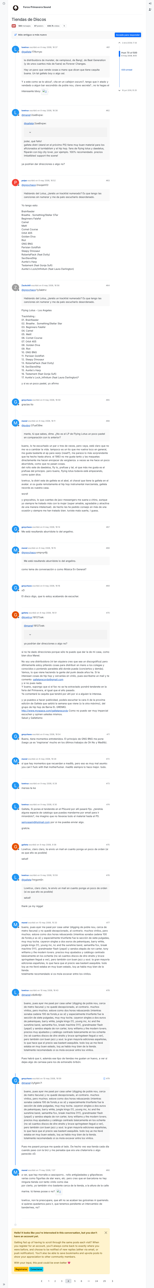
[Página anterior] (41, 1281)
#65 (108, 400)
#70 (108, 613)
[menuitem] (150, 3)
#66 (108, 421)
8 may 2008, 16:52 (47, 180)
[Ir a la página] (88, 1281)
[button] (4, 1284)
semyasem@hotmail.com (36, 822)
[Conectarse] (150, 3)
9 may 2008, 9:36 (48, 844)
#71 (108, 734)
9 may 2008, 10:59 (49, 875)
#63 (108, 180)
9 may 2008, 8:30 (48, 804)
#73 (108, 783)
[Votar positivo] (90, 101)
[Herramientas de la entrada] (107, 101)
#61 (108, 47)
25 (104, 1281)
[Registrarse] (150, 9)
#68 (108, 548)
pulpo (24, 180)
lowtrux (25, 47)
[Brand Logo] (17, 7)
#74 (108, 804)
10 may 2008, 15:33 (48, 922)
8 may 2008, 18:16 (51, 586)
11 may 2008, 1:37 (47, 1170)
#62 (108, 110)
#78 (108, 990)
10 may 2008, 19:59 (52, 1078)
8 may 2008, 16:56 (50, 285)
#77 (108, 922)
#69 (108, 586)
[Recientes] (4, 3)
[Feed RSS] (64, 25)
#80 (108, 1170)
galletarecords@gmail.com (48, 679)
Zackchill (26, 285)
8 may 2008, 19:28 (47, 759)
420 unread (126, 69)
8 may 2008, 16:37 (48, 47)
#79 (108, 1078)
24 (96, 1281)
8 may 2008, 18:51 (48, 613)
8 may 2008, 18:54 (51, 734)
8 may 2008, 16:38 (49, 110)
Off (13, 26)
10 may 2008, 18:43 (49, 990)
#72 (108, 759)
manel (25, 421)
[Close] (105, 1232)
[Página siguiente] (112, 1281)
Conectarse (36, 1269)
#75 (108, 844)
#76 (108, 875)
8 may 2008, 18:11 (47, 421)
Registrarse (21, 1269)
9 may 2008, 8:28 (48, 783)
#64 (108, 285)
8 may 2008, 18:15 (47, 548)
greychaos (27, 400)
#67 (108, 527)
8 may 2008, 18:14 (51, 527)
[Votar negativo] (101, 101)
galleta (25, 613)
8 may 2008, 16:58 (51, 400)
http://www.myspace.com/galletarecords (45, 710)
